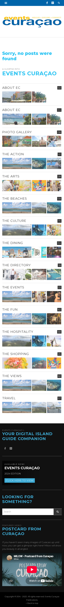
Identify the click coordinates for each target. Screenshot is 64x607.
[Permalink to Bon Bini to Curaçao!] (39, 274)
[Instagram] (53, 3)
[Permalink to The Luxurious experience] (54, 252)
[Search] (6, 3)
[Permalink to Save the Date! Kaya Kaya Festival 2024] (39, 185)
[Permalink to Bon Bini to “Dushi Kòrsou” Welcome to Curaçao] (39, 119)
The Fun (10, 309)
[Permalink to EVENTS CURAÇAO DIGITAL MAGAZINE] (16, 119)
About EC (11, 88)
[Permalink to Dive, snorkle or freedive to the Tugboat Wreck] (39, 163)
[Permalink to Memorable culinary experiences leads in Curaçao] (16, 252)
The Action (13, 154)
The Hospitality (17, 332)
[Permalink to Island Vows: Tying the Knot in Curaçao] (54, 341)
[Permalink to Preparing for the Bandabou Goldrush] (39, 207)
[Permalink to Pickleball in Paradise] (54, 163)
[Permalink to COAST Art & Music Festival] (39, 252)
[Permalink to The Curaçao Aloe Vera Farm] (39, 141)
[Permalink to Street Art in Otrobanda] (16, 141)
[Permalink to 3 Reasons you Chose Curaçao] (16, 97)
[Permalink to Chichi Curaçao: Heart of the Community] (54, 141)
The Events (13, 287)
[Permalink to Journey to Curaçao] (39, 97)
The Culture (14, 221)
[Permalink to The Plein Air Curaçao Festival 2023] (54, 318)
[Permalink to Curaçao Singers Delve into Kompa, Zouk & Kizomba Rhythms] (54, 296)
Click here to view (19, 480)
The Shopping (15, 354)
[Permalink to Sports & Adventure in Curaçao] (16, 163)
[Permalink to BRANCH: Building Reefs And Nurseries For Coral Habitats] (39, 230)
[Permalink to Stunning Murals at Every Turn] (16, 185)
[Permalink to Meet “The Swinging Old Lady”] (54, 407)
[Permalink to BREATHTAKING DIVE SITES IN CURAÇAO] (39, 363)
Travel (9, 398)
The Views (12, 376)
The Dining (12, 243)
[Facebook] (47, 3)
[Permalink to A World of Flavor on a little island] (16, 363)
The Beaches (14, 198)
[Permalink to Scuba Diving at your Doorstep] (54, 274)
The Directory (16, 265)
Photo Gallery (17, 132)
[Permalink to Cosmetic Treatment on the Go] (16, 274)
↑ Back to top (32, 603)
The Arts (10, 176)
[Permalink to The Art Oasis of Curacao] (54, 185)
